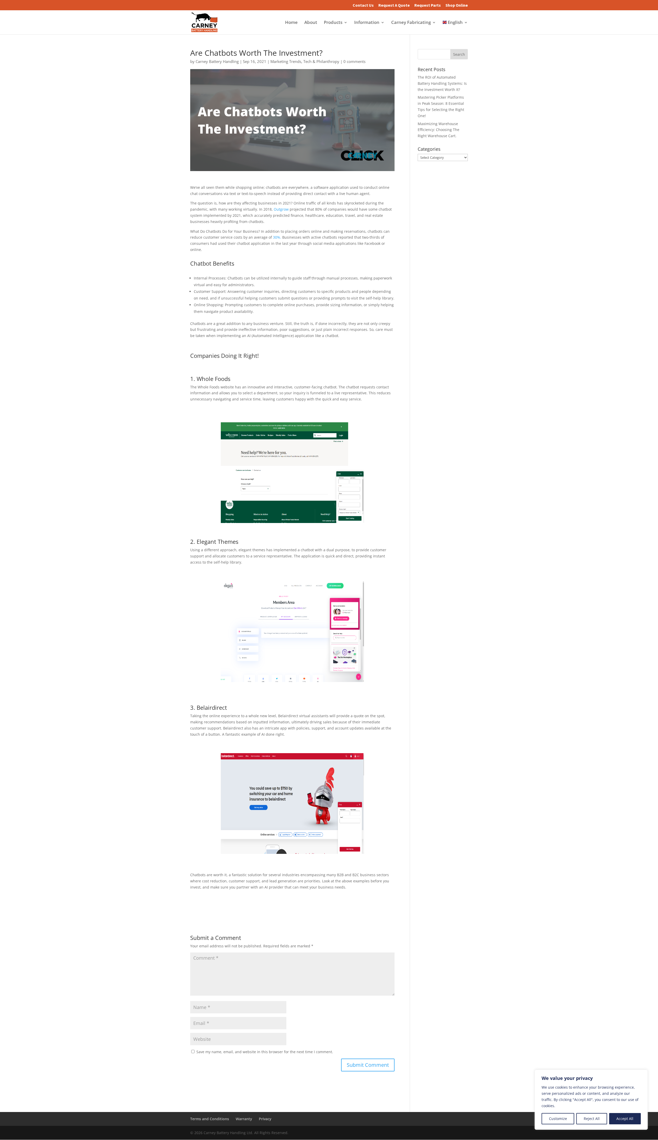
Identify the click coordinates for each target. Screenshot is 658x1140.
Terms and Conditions (209, 1118)
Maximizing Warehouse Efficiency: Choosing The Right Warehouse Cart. (438, 129)
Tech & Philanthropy (321, 61)
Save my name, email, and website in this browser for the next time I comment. (264, 1051)
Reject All (592, 1118)
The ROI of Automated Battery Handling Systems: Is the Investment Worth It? (442, 83)
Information (366, 23)
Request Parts (427, 5)
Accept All (624, 1118)
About (310, 23)
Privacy (265, 1118)
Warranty (244, 1118)
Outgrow (281, 209)
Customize (558, 1118)
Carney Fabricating (411, 23)
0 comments (354, 61)
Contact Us (363, 5)
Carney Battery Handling (217, 61)
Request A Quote (394, 5)
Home (291, 23)
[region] (591, 1100)
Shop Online (456, 5)
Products (333, 23)
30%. (277, 237)
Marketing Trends (285, 61)
